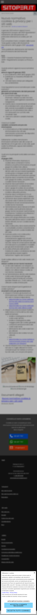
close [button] (34, 573)
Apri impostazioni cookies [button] (18, 601)
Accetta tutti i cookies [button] (18, 610)
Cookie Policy (5, 592)
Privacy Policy (13, 592)
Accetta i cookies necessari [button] (18, 605)
